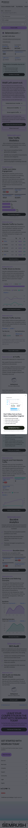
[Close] (25, 395)
